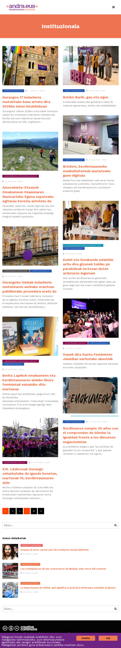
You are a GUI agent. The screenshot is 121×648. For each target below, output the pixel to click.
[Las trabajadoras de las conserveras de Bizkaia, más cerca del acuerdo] (10, 571)
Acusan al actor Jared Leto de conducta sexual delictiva (54, 549)
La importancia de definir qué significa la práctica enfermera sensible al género (68, 587)
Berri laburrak (31, 545)
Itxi (108, 638)
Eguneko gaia (30, 564)
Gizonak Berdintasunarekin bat (83, 245)
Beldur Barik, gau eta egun (85, 97)
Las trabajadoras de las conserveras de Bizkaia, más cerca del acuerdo (63, 568)
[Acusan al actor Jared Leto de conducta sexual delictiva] (10, 552)
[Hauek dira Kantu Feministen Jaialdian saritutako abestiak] (91, 318)
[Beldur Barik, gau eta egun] (91, 65)
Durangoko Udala (75, 343)
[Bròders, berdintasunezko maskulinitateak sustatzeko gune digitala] (91, 134)
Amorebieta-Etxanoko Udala (21, 176)
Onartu (86, 638)
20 (34, 511)
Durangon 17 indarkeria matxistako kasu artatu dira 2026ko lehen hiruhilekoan (26, 101)
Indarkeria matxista (16, 271)
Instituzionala (13, 91)
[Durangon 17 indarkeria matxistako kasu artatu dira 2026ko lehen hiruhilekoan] (30, 65)
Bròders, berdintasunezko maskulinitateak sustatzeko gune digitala (87, 170)
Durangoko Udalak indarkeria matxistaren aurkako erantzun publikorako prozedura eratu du (29, 286)
